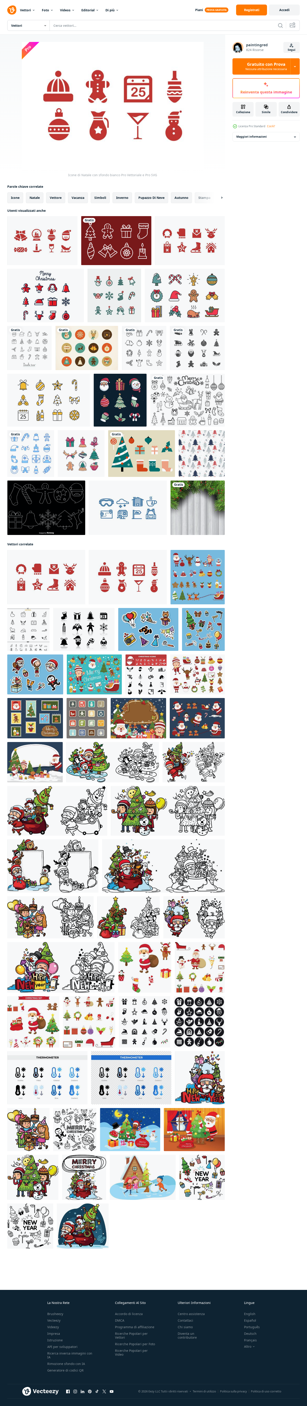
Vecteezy (53, 1320)
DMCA (119, 1320)
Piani (199, 10)
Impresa (53, 1333)
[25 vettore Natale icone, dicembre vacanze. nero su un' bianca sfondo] (144, 1021)
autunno (181, 197)
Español (250, 1320)
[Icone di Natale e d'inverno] (42, 240)
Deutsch (250, 1333)
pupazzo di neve (151, 197)
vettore (56, 197)
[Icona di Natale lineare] (45, 295)
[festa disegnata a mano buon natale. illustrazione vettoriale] (28, 1129)
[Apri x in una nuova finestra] (104, 1391)
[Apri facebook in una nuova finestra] (68, 1391)
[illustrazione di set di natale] (33, 1021)
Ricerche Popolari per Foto (135, 1344)
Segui (291, 50)
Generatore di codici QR (65, 1370)
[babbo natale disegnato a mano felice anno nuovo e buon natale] (200, 1077)
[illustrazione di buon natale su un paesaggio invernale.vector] (143, 1177)
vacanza (78, 197)
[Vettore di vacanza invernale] (128, 508)
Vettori (25, 10)
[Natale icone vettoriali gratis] (116, 240)
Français (250, 1340)
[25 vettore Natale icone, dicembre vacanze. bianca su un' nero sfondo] (199, 1021)
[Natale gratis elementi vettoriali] (141, 453)
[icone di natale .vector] (87, 718)
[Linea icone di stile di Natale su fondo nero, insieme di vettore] (46, 508)
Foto (45, 10)
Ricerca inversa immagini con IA (69, 1355)
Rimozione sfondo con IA (66, 1364)
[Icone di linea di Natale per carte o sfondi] (144, 348)
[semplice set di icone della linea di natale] (48, 400)
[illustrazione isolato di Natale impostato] (197, 577)
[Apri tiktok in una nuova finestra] (97, 1391)
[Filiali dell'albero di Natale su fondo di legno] (197, 508)
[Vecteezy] (11, 10)
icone (15, 197)
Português (252, 1327)
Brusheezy (55, 1314)
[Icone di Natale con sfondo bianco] (128, 577)
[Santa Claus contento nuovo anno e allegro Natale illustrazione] (138, 718)
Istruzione (55, 1340)
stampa (204, 197)
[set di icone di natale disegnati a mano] (120, 400)
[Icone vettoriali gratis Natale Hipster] (86, 348)
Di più (110, 10)
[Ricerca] (280, 25)
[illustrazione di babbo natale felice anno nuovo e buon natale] (194, 1129)
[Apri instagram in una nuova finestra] (75, 1391)
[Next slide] (218, 197)
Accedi (284, 10)
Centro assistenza (191, 1314)
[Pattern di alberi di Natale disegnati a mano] (202, 453)
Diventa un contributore (187, 1335)
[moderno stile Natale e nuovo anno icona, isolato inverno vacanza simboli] (30, 453)
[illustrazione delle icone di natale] (200, 967)
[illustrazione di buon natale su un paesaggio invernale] (130, 1129)
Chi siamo (185, 1327)
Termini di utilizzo (204, 1391)
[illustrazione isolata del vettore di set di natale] (94, 674)
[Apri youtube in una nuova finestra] (111, 1391)
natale (35, 197)
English (249, 1314)
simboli (100, 197)
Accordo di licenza (129, 1314)
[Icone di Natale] (190, 240)
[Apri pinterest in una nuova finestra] (90, 1391)
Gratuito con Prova (266, 66)
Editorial (88, 10)
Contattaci (185, 1320)
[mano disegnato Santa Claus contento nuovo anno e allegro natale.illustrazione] (112, 762)
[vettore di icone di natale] (28, 629)
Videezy (53, 1327)
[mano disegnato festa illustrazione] (50, 917)
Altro (247, 1346)
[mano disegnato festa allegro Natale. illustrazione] (168, 811)
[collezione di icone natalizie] (185, 295)
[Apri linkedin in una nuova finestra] (82, 1391)
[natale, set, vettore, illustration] (144, 967)
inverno (122, 197)
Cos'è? (271, 126)
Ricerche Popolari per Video (131, 1352)
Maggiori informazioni (251, 137)
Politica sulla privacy (233, 1391)
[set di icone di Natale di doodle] (29, 348)
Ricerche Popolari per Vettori (131, 1335)
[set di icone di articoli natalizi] (81, 453)
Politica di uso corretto (266, 1391)
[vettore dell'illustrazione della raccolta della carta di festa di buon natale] (35, 718)
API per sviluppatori (62, 1347)
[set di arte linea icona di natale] (114, 295)
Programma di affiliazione (134, 1327)
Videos (65, 10)
